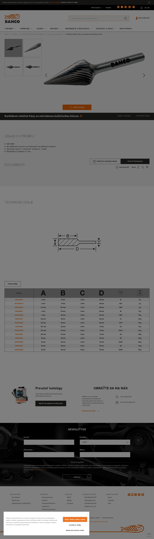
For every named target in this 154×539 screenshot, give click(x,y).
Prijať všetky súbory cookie (75, 519)
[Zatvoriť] (87, 514)
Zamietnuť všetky (75, 525)
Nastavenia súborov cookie (75, 530)
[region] (46, 523)
